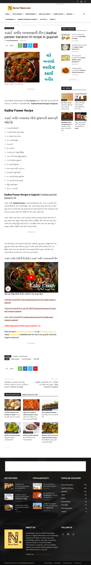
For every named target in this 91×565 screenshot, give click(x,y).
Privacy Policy (48, 563)
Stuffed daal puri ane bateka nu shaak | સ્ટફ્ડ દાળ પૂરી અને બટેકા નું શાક (12, 415)
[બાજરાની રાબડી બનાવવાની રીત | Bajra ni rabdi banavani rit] (65, 47)
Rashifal (69, 14)
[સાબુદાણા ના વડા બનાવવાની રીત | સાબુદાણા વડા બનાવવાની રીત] (8, 486)
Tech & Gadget (17, 14)
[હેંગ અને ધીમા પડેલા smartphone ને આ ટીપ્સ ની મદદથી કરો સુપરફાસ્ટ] (37, 495)
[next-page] (9, 446)
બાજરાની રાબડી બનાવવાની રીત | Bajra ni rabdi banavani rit (79, 47)
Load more (73, 80)
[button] (84, 14)
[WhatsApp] (20, 45)
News (7, 14)
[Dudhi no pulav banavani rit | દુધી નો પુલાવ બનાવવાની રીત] (12, 427)
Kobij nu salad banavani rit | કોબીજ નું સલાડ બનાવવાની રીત (30, 437)
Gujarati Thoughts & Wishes (27, 19)
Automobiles (9, 19)
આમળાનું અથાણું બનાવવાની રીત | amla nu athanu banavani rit (79, 70)
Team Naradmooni (12, 40)
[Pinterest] (35, 45)
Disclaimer (57, 563)
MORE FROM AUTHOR (30, 395)
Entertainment (30, 14)
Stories (52, 19)
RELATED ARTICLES (13, 395)
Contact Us (77, 563)
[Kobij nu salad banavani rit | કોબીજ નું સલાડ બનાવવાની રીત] (31, 427)
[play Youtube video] (31, 277)
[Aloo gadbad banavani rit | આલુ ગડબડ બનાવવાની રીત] (50, 405)
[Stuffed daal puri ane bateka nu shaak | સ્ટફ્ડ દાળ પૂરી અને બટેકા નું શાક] (12, 405)
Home (6, 25)
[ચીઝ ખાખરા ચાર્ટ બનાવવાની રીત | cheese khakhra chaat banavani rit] (65, 58)
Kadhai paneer (15, 359)
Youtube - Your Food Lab (20, 356)
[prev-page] (5, 446)
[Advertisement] (60, 8)
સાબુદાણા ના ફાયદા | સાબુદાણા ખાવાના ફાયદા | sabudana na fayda (22, 497)
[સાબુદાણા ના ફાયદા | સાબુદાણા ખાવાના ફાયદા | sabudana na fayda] (8, 497)
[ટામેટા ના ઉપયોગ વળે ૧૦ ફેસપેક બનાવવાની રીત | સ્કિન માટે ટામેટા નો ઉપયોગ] (81, 97)
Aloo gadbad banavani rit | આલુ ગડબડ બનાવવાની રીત (50, 415)
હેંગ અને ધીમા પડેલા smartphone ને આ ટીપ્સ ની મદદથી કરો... (50, 495)
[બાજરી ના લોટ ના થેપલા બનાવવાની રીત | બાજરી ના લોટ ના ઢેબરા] (8, 507)
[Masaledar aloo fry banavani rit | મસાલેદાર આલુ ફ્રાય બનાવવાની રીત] (67, 116)
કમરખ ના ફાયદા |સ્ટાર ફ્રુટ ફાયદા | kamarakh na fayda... (79, 36)
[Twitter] (85, 1)
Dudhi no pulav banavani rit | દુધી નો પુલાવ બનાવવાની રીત (12, 437)
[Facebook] (77, 1)
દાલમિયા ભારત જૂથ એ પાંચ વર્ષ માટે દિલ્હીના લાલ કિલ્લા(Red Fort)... (50, 506)
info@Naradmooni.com (43, 554)
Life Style (43, 19)
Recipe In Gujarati (40, 549)
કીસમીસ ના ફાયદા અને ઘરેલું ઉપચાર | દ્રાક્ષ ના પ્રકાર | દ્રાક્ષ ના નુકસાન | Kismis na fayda (16, 384)
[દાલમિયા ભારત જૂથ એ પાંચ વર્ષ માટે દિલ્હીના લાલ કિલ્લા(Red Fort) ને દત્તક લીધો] (37, 506)
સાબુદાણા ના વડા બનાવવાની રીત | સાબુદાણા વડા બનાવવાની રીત (22, 486)
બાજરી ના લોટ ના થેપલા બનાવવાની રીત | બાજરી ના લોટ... (22, 507)
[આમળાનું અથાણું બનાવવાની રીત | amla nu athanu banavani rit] (65, 70)
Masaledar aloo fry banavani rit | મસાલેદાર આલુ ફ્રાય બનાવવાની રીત (66, 126)
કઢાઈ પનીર (36, 359)
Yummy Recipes (58, 14)
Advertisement (67, 563)
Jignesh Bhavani (29, 563)
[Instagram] (81, 1)
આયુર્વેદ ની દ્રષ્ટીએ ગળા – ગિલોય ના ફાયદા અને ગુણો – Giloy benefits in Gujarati (46, 384)
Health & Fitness (44, 14)
